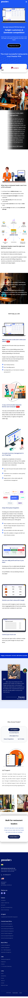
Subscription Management (6, 953)
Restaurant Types (4, 986)
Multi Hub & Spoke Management (7, 937)
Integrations (3, 963)
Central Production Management (7, 932)
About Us (3, 982)
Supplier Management (5, 949)
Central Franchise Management (7, 939)
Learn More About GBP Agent (14, 146)
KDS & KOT (3, 906)
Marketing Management (5, 960)
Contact (2, 984)
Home (2, 975)
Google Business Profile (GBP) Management (9, 918)
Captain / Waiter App (5, 904)
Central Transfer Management (6, 935)
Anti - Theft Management (6, 951)
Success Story (3, 977)
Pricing (2, 979)
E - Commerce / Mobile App (6, 968)
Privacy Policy (15, 994)
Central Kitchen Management (6, 925)
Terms (20, 994)
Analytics (2, 965)
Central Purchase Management (7, 927)
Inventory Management (5, 946)
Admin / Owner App (5, 911)
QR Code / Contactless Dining (6, 909)
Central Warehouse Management (7, 930)
